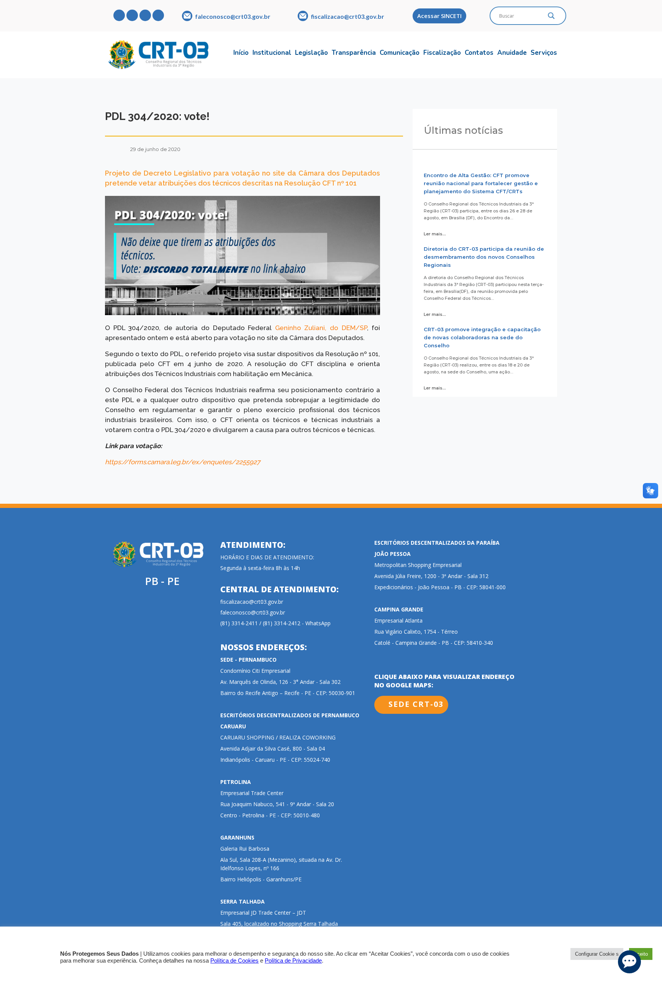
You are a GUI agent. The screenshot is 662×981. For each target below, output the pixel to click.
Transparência (354, 53)
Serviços (544, 53)
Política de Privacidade (293, 961)
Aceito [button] (641, 954)
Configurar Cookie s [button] (597, 954)
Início (241, 53)
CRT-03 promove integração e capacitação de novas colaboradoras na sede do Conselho (482, 337)
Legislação (311, 53)
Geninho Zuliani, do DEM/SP (321, 328)
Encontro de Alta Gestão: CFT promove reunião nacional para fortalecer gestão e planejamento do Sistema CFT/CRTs (481, 183)
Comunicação (399, 53)
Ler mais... (435, 234)
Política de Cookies (234, 961)
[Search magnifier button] (551, 17)
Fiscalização (442, 53)
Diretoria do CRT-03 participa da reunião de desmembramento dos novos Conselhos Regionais (484, 257)
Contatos (479, 53)
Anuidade (512, 53)
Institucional (271, 53)
